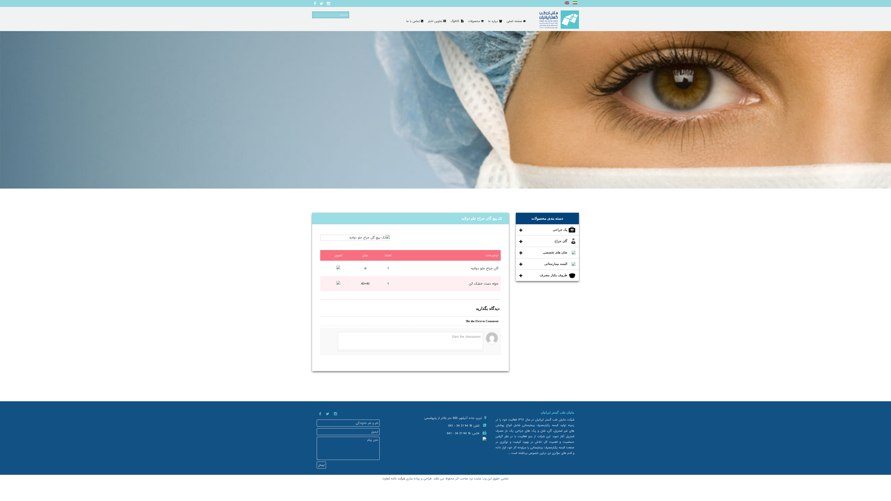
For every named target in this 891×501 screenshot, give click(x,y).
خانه (568, 203)
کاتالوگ (455, 21)
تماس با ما (413, 21)
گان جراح (561, 241)
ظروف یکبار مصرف (553, 275)
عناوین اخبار (435, 21)
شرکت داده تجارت (393, 478)
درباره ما (493, 21)
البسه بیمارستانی (555, 264)
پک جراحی (560, 229)
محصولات (474, 21)
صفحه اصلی (514, 21)
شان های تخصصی (555, 252)
